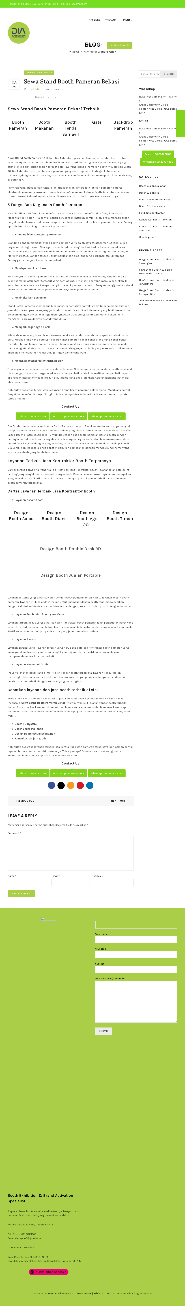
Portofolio (94, 45)
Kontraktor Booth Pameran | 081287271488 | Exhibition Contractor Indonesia (85, 1293)
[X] (61, 785)
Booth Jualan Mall (149, 192)
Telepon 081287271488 (33, 416)
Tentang (111, 20)
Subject (99, 963)
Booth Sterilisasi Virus (152, 206)
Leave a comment (53, 88)
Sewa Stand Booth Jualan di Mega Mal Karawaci (156, 271)
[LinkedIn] (89, 785)
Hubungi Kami (120, 45)
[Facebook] (51, 785)
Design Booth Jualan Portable (70, 575)
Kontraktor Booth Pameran (39, 72)
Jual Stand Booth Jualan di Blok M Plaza (158, 302)
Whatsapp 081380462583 (107, 416)
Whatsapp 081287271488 (68, 416)
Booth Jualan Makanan (152, 185)
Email (55, 876)
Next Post (118, 800)
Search (169, 74)
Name (12, 876)
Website (98, 876)
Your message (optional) (109, 978)
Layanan (126, 20)
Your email (101, 948)
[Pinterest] (80, 785)
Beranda (95, 20)
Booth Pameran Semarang (154, 199)
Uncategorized (147, 237)
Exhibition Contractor (152, 213)
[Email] (70, 785)
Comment (14, 833)
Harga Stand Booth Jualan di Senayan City (156, 292)
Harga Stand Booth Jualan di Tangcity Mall (156, 282)
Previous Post (26, 800)
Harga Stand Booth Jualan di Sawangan (156, 261)
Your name (101, 934)
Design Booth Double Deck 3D (70, 548)
